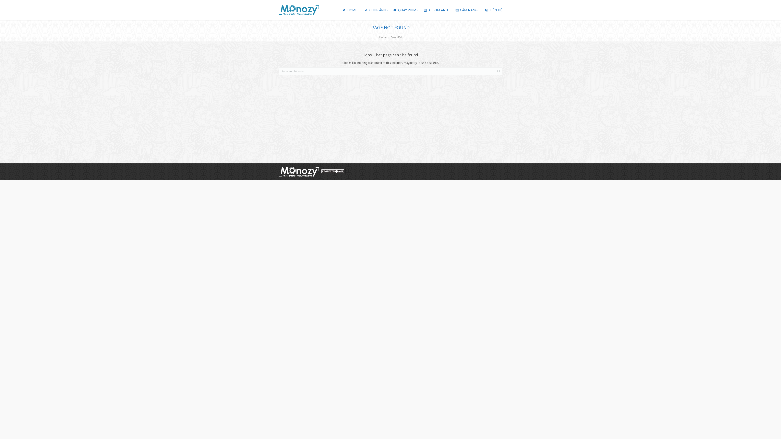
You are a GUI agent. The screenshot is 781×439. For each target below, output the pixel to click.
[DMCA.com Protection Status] (333, 172)
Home (383, 37)
